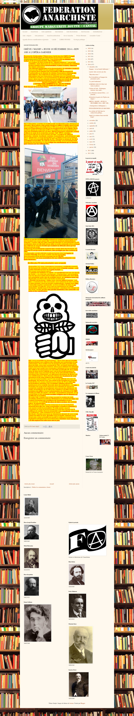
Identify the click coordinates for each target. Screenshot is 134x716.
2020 (89, 48)
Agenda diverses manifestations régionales (36, 39)
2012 (89, 153)
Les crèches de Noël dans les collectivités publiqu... (97, 112)
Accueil (24, 32)
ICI (36, 256)
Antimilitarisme (97, 32)
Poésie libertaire (81, 35)
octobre (91, 123)
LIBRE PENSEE (64, 39)
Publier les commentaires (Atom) (41, 487)
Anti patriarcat (39, 35)
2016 (89, 59)
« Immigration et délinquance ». (98, 106)
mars (91, 142)
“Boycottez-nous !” (94, 74)
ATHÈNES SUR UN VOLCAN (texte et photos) (98, 85)
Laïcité (54, 39)
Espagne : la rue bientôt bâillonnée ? (99, 69)
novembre (92, 120)
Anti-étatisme (59, 32)
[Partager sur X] (48, 427)
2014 (89, 64)
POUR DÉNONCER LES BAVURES (99, 108)
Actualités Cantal (95, 35)
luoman (71, 703)
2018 (89, 54)
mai (90, 136)
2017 (89, 56)
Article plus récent (29, 484)
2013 (89, 150)
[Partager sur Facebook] (50, 427)
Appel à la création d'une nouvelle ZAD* (98, 116)
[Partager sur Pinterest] (51, 427)
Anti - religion (27, 35)
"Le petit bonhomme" (95, 81)
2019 (89, 51)
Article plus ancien (74, 484)
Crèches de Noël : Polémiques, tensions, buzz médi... (97, 89)
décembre (92, 67)
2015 (89, 62)
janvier (91, 147)
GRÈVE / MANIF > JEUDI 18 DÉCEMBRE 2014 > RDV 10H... (99, 102)
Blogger (83, 703)
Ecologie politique (79, 39)
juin (90, 134)
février (91, 144)
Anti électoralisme (72, 32)
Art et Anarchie (68, 35)
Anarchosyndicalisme (53, 35)
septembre (92, 126)
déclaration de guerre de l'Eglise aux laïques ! (99, 98)
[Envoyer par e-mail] (44, 427)
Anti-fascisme (85, 32)
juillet (91, 131)
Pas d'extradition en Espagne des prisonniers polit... (98, 78)
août (90, 128)
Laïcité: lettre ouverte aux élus (97, 72)
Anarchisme (34, 32)
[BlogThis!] (46, 427)
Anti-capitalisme (46, 32)
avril (90, 139)
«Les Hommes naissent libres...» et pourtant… (98, 93)
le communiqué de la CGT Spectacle (47, 58)
